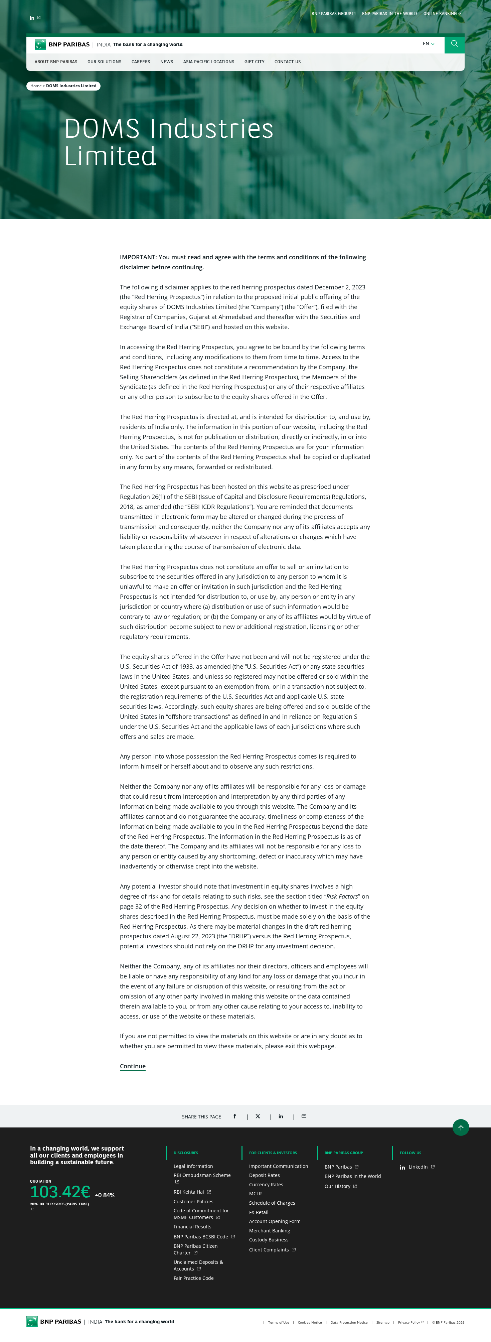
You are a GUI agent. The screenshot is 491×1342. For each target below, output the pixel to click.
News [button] (166, 62)
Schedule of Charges (272, 1203)
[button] (429, 43)
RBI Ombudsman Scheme (202, 1175)
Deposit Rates (264, 1175)
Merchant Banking (269, 1230)
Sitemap (382, 1322)
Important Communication (278, 1166)
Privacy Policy (409, 1322)
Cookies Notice (310, 1322)
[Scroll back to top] (461, 1127)
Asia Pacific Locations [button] (208, 62)
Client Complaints (269, 1249)
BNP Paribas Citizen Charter (196, 1249)
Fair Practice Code (194, 1278)
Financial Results (192, 1226)
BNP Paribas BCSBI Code (201, 1236)
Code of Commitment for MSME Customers (201, 1213)
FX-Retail (259, 1212)
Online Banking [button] (441, 14)
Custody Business (269, 1239)
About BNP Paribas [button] (56, 62)
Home (36, 86)
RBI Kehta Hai (189, 1192)
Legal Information (193, 1166)
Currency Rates (266, 1184)
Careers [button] (141, 62)
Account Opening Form (275, 1221)
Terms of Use (278, 1322)
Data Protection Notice (349, 1322)
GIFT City (254, 62)
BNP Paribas (339, 1167)
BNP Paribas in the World (389, 14)
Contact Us (288, 62)
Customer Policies (193, 1201)
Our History (338, 1186)
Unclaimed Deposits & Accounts (198, 1265)
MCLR (255, 1193)
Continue (133, 1066)
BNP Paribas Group (331, 14)
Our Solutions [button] (105, 62)
